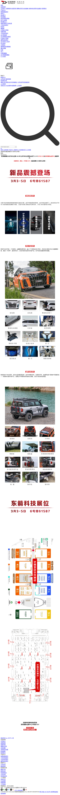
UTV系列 (3, 56)
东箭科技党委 (32, 8)
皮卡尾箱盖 (4, 35)
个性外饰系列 (4, 25)
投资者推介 (14, 82)
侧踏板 (2, 28)
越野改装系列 (4, 40)
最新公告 (3, 82)
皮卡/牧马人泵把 (5, 41)
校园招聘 (13, 85)
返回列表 (3, 738)
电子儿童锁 (4, 20)
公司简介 (3, 8)
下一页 (12, 738)
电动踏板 (3, 16)
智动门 (2, 13)
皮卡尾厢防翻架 (5, 55)
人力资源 (3, 84)
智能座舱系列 (4, 12)
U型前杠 (3, 45)
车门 (2, 51)
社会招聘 (8, 85)
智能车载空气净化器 (6, 23)
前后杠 (2, 26)
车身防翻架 (4, 53)
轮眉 (2, 50)
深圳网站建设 (54, 791)
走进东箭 (3, 7)
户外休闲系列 (4, 33)
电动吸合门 (4, 21)
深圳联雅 (3, 793)
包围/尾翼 (3, 31)
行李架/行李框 (4, 30)
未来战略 (25, 8)
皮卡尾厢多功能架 (6, 36)
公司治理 (20, 82)
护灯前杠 (3, 43)
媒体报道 (8, 79)
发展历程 (13, 8)
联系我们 (44, 8)
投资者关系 (4, 80)
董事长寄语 (20, 8)
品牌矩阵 (8, 8)
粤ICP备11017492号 (44, 791)
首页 (2, 5)
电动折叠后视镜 (5, 18)
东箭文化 (3, 85)
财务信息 (8, 82)
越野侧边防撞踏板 (6, 46)
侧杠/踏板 (3, 48)
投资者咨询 (26, 82)
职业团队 (38, 8)
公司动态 (3, 79)
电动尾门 (3, 15)
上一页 (8, 738)
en (1, 148)
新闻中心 (3, 77)
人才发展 (19, 85)
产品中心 (3, 10)
